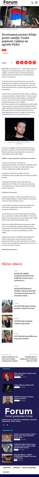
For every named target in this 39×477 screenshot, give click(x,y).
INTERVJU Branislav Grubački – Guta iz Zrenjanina (24, 397)
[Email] (34, 62)
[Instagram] (7, 425)
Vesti (4, 50)
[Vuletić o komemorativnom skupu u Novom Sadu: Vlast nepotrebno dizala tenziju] (7, 437)
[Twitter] (22, 62)
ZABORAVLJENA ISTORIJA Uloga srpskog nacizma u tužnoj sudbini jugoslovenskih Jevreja (24, 446)
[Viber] (26, 62)
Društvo (16, 286)
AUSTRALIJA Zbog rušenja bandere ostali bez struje (25, 307)
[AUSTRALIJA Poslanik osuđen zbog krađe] (7, 321)
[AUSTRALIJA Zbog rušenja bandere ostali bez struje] (7, 306)
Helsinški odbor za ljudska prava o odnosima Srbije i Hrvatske (28, 359)
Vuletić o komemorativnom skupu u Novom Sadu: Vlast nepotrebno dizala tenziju (25, 435)
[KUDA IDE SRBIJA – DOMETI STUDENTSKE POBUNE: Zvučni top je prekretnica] (7, 276)
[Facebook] (17, 62)
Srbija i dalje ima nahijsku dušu (24, 385)
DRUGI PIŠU (17, 377)
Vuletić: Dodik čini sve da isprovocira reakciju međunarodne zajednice (10, 359)
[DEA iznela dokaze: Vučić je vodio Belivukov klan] (8, 377)
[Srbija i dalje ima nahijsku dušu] (8, 388)
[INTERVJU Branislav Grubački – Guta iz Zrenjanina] (8, 400)
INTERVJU (17, 387)
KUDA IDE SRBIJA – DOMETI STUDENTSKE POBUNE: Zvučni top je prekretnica (24, 277)
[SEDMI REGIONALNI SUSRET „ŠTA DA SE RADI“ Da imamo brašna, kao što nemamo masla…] (7, 291)
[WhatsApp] (30, 62)
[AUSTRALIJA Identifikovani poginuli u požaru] (7, 336)
